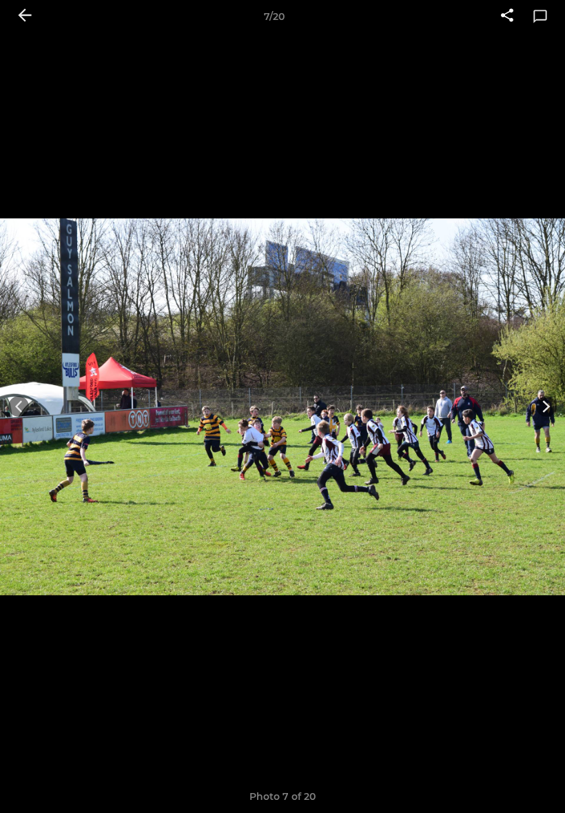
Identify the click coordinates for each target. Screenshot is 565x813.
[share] (507, 16)
